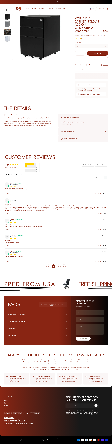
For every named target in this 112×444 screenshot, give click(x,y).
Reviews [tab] (8, 174)
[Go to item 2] (7, 32)
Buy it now (91, 59)
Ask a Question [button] (88, 164)
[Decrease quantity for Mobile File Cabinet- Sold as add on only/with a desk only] (76, 53)
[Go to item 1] (7, 24)
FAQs (51, 305)
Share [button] (8, 193)
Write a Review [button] (102, 164)
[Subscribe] (96, 405)
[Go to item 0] (7, 17)
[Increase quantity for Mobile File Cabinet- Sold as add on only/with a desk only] (83, 53)
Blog (5, 403)
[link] (18, 423)
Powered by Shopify (17, 440)
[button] (104, 193)
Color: (78, 43)
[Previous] (37, 2)
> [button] (63, 266)
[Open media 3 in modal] (40, 37)
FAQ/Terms (7, 405)
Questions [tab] (17, 174)
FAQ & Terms (42, 367)
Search (5, 400)
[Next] (75, 2)
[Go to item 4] (7, 39)
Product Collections (72, 362)
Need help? (105, 65)
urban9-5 (77, 15)
